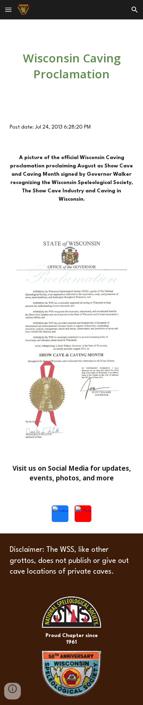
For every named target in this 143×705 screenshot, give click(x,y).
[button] (8, 9)
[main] (71, 66)
